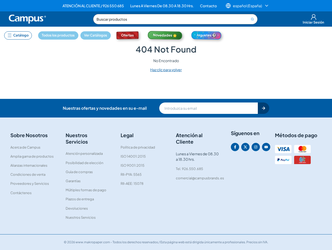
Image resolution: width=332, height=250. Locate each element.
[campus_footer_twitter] (245, 147)
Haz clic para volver (166, 69)
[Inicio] (27, 19)
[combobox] (175, 19)
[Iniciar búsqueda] (253, 19)
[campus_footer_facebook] (235, 147)
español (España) (247, 5)
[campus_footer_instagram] (256, 147)
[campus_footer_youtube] (266, 147)
